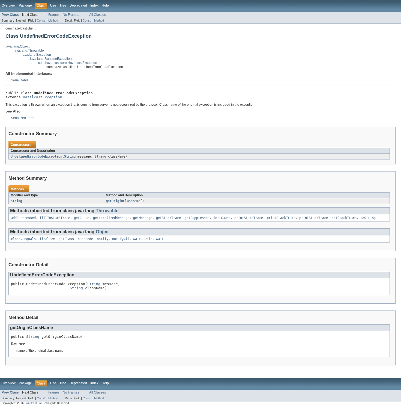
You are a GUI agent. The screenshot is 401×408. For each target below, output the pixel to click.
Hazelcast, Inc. (34, 402)
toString (368, 218)
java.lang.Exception (36, 55)
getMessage (142, 218)
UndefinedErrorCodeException (36, 156)
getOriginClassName (123, 201)
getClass (66, 239)
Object (103, 231)
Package (25, 5)
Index (94, 5)
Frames (53, 15)
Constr (41, 20)
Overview (9, 5)
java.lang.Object (17, 46)
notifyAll (120, 239)
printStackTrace (248, 218)
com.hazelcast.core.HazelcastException (67, 63)
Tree (62, 5)
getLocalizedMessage (111, 218)
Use (53, 5)
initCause (222, 218)
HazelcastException (42, 97)
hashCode (85, 239)
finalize (47, 239)
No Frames (71, 15)
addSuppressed (23, 218)
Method (53, 20)
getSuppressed (197, 218)
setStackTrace (344, 218)
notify (102, 239)
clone (15, 239)
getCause (81, 218)
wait (137, 239)
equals (30, 239)
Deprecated (78, 5)
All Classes (97, 15)
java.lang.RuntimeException (51, 59)
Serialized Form (22, 118)
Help (105, 5)
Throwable (107, 210)
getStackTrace (168, 218)
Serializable (20, 80)
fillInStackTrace (55, 218)
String (70, 156)
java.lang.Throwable (29, 50)
